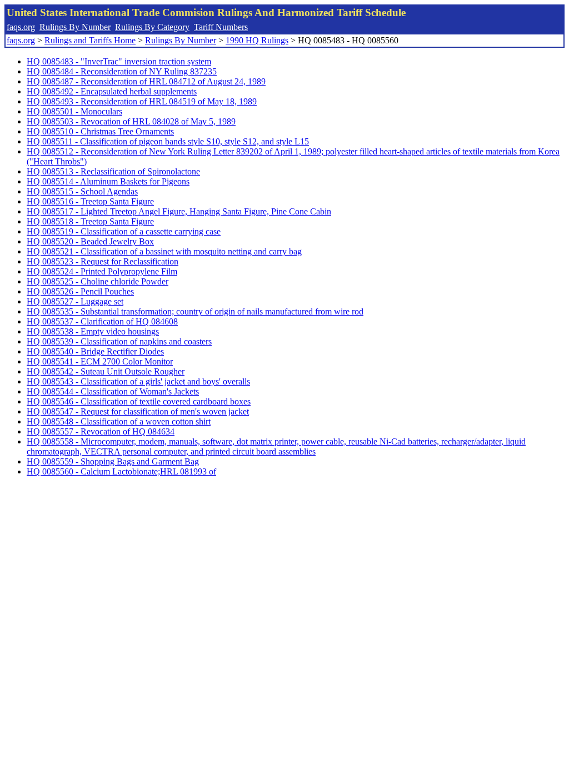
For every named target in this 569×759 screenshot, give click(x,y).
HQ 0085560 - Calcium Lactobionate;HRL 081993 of (121, 471)
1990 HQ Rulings (257, 40)
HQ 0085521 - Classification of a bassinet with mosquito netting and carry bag (164, 251)
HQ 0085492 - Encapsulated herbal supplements (112, 91)
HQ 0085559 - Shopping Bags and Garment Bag (113, 461)
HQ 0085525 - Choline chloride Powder (97, 281)
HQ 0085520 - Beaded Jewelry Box (90, 241)
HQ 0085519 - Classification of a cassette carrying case (124, 231)
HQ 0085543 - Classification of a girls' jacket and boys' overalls (138, 381)
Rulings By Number (75, 27)
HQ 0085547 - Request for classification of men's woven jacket (138, 411)
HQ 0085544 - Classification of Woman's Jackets (113, 391)
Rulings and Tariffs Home (90, 40)
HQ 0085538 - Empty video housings (93, 331)
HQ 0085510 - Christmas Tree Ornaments (100, 131)
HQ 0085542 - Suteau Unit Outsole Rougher (105, 371)
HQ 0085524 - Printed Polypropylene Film (102, 271)
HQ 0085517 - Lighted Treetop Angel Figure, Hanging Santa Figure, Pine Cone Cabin (179, 211)
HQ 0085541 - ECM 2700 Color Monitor (100, 361)
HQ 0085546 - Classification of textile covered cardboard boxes (139, 401)
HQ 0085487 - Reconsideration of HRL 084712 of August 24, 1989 (146, 81)
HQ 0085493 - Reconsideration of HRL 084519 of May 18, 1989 (142, 101)
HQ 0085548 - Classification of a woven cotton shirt (119, 421)
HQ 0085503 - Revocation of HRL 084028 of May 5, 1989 (131, 121)
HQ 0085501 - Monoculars (74, 111)
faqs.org (21, 27)
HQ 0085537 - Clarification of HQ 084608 (102, 321)
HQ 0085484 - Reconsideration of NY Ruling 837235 (122, 71)
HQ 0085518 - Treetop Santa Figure (90, 221)
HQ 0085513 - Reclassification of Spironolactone (113, 171)
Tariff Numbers (221, 27)
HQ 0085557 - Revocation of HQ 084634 (100, 431)
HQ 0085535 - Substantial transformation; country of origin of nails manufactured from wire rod (195, 311)
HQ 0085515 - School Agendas (82, 191)
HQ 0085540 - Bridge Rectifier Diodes (95, 351)
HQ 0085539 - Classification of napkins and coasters (119, 341)
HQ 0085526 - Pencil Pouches (80, 291)
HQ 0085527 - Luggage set (75, 301)
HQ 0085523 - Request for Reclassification (102, 261)
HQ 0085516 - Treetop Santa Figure (90, 201)
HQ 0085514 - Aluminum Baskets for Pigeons (108, 181)
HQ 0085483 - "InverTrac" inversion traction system (119, 61)
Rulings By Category (152, 27)
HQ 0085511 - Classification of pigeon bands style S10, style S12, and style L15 (168, 141)
